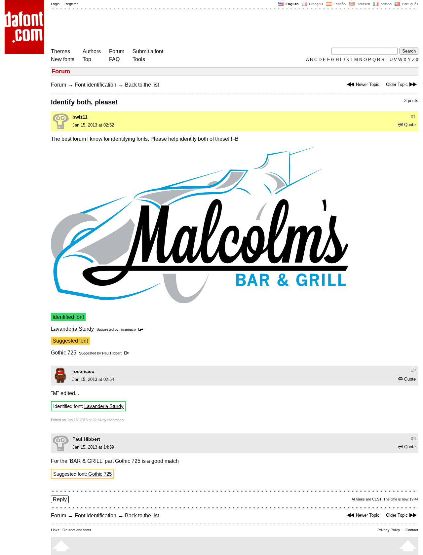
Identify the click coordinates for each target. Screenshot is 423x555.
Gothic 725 (63, 352)
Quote (410, 124)
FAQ (114, 59)
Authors (92, 51)
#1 (413, 116)
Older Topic (397, 84)
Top (87, 59)
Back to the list (142, 85)
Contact (411, 530)
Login (55, 4)
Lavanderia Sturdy (72, 329)
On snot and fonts (76, 530)
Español (339, 4)
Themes (60, 51)
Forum (116, 51)
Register (71, 4)
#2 (413, 370)
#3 (413, 438)
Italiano (385, 4)
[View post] (142, 329)
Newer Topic (367, 84)
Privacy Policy (388, 530)
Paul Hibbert (112, 353)
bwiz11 (80, 117)
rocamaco (128, 329)
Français (315, 4)
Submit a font (148, 51)
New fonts (62, 59)
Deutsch (363, 4)
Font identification (95, 85)
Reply (60, 499)
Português (409, 4)
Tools (139, 59)
